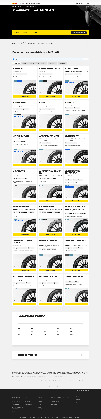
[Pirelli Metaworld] (88, 390)
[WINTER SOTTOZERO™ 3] (76, 225)
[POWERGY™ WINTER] (50, 295)
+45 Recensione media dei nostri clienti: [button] (27, 209)
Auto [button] (18, 0)
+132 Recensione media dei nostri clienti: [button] (52, 279)
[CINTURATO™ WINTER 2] (24, 295)
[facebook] (77, 390)
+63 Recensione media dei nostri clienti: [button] (53, 175)
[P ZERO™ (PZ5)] (76, 87)
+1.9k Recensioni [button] (36, 54)
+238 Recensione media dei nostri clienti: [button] (52, 139)
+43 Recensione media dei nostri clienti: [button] (79, 245)
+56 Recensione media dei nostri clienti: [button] (53, 209)
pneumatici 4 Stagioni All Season (73, 372)
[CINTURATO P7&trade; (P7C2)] (50, 156)
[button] (19, 81)
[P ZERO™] (50, 121)
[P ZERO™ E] (76, 121)
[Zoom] (14, 93)
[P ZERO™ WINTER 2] (24, 225)
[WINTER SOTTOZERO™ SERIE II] (24, 261)
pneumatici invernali (60, 372)
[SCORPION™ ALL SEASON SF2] (50, 191)
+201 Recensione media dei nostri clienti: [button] (77, 176)
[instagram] (86, 390)
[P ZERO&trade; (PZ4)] (24, 121)
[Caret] (82, 355)
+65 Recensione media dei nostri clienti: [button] (27, 138)
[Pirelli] (15, 3)
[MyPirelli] (86, 3)
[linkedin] (83, 390)
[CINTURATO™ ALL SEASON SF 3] (76, 191)
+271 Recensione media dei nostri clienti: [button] (77, 210)
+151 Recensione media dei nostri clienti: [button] (77, 139)
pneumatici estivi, (52, 372)
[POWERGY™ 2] (24, 191)
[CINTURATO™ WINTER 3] (76, 261)
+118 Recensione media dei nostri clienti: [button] (52, 106)
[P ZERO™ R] (24, 87)
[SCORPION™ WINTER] (50, 261)
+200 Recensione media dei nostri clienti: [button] (26, 106)
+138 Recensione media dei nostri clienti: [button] (52, 246)
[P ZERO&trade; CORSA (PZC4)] (50, 87)
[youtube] (81, 390)
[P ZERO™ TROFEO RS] (76, 295)
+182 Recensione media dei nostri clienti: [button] (26, 279)
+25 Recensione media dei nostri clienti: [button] (79, 71)
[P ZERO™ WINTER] (50, 225)
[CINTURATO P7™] (76, 156)
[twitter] (79, 390)
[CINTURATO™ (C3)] (24, 156)
